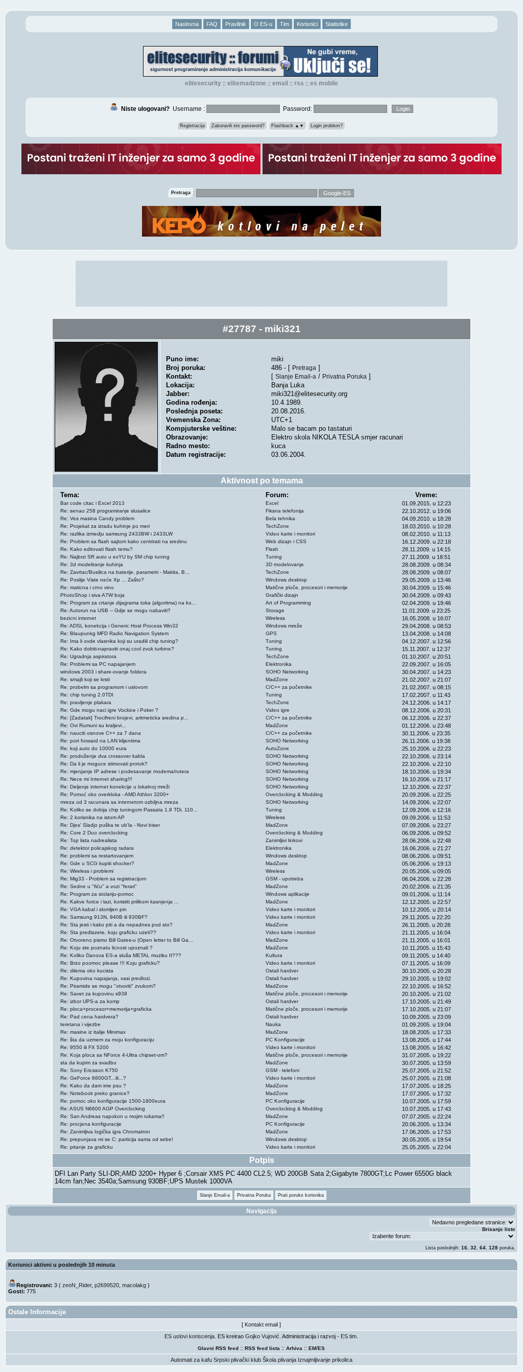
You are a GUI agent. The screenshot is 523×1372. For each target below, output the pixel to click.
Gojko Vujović (262, 1336)
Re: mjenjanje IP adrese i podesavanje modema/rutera (124, 771)
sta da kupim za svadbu (88, 1062)
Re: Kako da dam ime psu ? (93, 1085)
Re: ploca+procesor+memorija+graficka (106, 1009)
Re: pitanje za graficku (86, 1147)
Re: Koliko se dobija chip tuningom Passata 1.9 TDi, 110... (129, 809)
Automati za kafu (191, 1360)
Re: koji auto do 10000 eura (93, 748)
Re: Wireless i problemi (86, 871)
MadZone (277, 679)
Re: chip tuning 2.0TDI (86, 694)
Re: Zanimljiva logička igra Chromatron (105, 1131)
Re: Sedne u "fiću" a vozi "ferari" (98, 886)
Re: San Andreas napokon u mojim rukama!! (112, 1116)
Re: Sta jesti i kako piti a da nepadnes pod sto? (116, 924)
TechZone (277, 526)
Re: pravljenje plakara (85, 702)
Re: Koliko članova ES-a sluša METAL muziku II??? (120, 955)
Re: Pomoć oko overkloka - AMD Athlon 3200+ (114, 794)
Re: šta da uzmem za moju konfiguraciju (107, 1039)
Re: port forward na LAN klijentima (100, 740)
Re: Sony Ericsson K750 (89, 1070)
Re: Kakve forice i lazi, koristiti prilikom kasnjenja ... (119, 901)
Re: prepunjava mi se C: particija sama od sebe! (116, 1139)
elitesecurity (203, 83)
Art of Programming (288, 603)
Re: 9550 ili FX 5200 (84, 1047)
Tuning (274, 557)
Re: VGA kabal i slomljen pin (93, 909)
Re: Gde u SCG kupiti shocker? (97, 863)
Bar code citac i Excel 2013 (92, 503)
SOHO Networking (287, 672)
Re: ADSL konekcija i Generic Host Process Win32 (119, 626)
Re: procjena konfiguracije (91, 1124)
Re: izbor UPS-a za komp (90, 1001)
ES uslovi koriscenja (189, 1336)
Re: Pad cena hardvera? (89, 1016)
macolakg (134, 1285)
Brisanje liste (498, 1229)
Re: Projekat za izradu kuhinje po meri (105, 526)
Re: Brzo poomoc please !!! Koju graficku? (110, 963)
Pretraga (304, 367)
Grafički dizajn (282, 595)
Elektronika (279, 664)
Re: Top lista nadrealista (88, 840)
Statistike (336, 24)
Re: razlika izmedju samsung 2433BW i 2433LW (116, 534)
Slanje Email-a (295, 376)
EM (312, 1348)
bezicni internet (78, 618)
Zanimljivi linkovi (284, 840)
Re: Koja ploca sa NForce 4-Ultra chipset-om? (114, 1055)
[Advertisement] (261, 284)
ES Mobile (324, 83)
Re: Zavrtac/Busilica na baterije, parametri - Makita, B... (124, 572)
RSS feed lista (262, 1348)
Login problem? (327, 125)
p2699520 (106, 1285)
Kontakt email (261, 1324)
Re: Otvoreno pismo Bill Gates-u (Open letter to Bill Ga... (126, 940)
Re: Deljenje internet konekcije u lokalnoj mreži (115, 786)
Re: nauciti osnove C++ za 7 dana (100, 733)
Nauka (273, 1024)
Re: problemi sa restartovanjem (96, 855)
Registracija (192, 125)
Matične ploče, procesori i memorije (307, 587)
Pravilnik (235, 24)
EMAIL (280, 83)
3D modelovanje (285, 564)
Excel (272, 503)
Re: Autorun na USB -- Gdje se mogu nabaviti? (115, 610)
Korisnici (307, 24)
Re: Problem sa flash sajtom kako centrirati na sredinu (123, 541)
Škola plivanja (279, 1360)
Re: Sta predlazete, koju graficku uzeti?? (108, 932)
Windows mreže (284, 626)
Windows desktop (286, 580)
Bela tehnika (280, 518)
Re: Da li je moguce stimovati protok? (104, 763)
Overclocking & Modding (294, 794)
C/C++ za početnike (289, 687)
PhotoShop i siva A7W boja (92, 595)
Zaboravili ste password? (238, 125)
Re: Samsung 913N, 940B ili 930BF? (104, 917)
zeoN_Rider (76, 1285)
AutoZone (277, 748)
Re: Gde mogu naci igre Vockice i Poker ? (109, 710)
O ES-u (263, 24)
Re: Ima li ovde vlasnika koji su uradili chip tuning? (119, 641)
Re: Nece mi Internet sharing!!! (96, 779)
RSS (299, 83)
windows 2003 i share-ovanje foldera (103, 672)
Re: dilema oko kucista (86, 970)
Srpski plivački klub (237, 1360)
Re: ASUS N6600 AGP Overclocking (102, 1108)
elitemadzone (246, 83)
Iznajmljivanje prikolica (325, 1360)
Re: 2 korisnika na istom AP (92, 817)
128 (493, 1247)
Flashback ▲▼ (287, 125)
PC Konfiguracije (285, 1039)
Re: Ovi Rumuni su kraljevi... (93, 725)
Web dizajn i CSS (286, 541)
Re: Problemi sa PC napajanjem (97, 664)
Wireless (275, 618)
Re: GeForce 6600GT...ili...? (93, 1078)
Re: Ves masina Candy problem (97, 518)
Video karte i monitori (290, 534)
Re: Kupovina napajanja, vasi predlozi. (105, 978)
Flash (272, 549)
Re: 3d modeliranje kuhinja (91, 564)
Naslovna (187, 24)
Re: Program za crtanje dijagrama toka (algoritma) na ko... (128, 603)
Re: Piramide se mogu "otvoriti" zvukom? (108, 986)
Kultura (274, 955)
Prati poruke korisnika (301, 1195)
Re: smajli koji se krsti (85, 679)
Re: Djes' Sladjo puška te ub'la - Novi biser (110, 825)
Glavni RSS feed (218, 1348)
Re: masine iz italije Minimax (93, 1032)
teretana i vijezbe (80, 1024)
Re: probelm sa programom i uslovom (104, 687)
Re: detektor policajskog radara (97, 848)
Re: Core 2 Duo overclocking (94, 832)
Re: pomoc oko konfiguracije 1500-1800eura (112, 1101)
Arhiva (294, 1348)
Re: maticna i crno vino (87, 587)
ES (321, 1348)
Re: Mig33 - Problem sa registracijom (103, 878)
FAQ (212, 24)
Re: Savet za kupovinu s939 (93, 993)
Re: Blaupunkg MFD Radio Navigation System (114, 633)
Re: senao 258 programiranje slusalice (105, 511)
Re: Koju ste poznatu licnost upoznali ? (106, 947)
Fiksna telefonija (285, 511)
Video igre (278, 710)
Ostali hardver (282, 970)
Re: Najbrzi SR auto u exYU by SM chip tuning (115, 557)
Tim (284, 24)
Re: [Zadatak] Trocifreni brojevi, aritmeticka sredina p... (124, 717)
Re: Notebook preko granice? (95, 1093)
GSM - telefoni (282, 1070)
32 (473, 1247)
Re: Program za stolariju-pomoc (97, 894)
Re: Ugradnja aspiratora (88, 656)
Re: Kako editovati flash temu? (96, 549)
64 (483, 1247)
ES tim (348, 1336)
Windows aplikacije (288, 894)
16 (464, 1247)
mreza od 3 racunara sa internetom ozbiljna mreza (119, 802)
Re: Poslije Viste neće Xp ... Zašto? (102, 580)
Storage (275, 610)
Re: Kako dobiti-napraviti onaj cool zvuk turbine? (117, 649)
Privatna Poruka (344, 376)
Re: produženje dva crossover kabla (102, 756)
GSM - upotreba (284, 878)
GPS (271, 633)
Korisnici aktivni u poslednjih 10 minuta (61, 1265)
